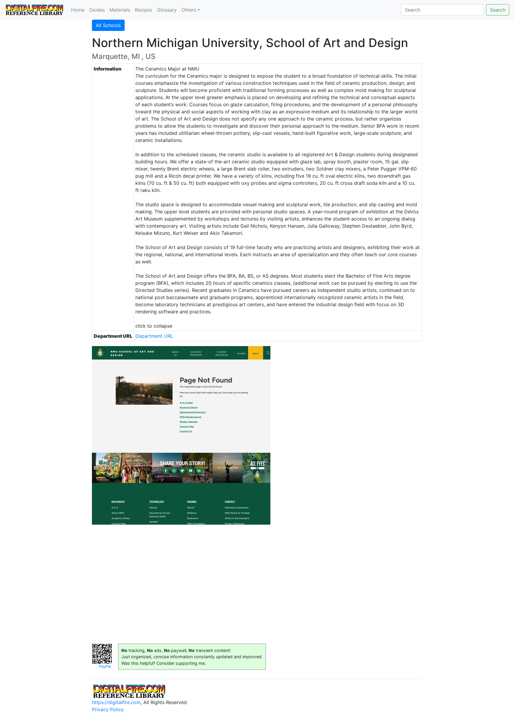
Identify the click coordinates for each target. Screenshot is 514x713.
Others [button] (188, 10)
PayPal (105, 666)
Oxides (97, 10)
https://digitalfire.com (116, 702)
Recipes (143, 10)
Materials (119, 10)
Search (497, 10)
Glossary (167, 10)
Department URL (154, 336)
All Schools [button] (108, 25)
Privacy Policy (108, 709)
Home (77, 10)
